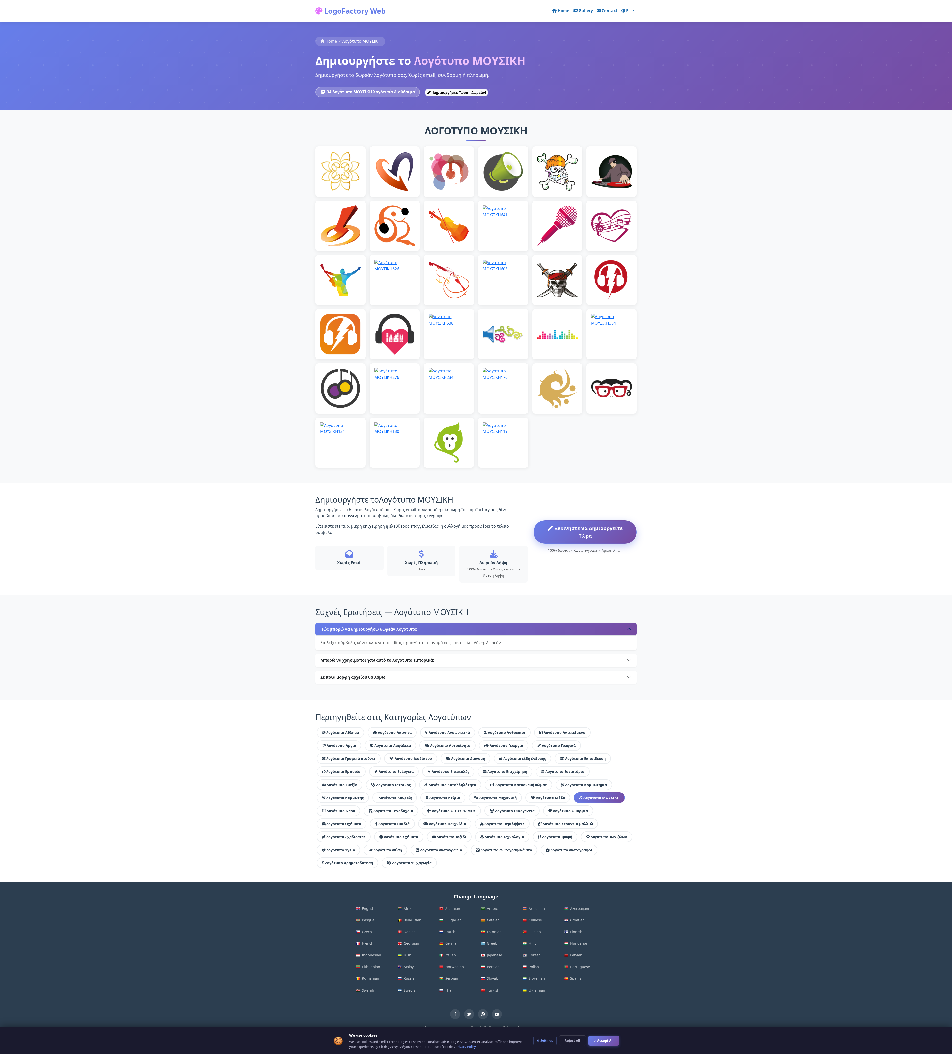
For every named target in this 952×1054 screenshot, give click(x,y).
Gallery (586, 10)
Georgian (411, 943)
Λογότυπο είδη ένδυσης (524, 758)
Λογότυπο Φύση (387, 850)
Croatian (577, 920)
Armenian (537, 908)
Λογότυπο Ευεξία (342, 784)
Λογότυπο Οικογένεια (515, 810)
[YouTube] (497, 1014)
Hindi (533, 943)
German (452, 943)
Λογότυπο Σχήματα (401, 836)
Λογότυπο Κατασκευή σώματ (521, 784)
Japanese (494, 955)
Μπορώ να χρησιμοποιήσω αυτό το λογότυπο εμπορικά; (377, 660)
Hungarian (579, 943)
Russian (410, 978)
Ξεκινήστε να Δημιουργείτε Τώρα (589, 532)
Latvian (576, 955)
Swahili (368, 990)
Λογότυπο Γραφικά (559, 745)
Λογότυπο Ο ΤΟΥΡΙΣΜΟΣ (454, 810)
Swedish (410, 990)
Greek (492, 943)
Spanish (577, 978)
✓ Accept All (603, 1040)
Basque (368, 920)
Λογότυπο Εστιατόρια (564, 771)
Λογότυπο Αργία (341, 745)
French (367, 943)
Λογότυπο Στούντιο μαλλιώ (568, 823)
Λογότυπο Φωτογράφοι (571, 850)
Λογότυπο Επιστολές (450, 771)
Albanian (452, 908)
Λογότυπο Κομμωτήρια (586, 784)
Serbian (451, 978)
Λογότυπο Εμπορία (343, 771)
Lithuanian (371, 966)
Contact (609, 10)
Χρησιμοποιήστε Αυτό (340, 182)
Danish (410, 931)
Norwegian (454, 966)
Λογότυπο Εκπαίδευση (585, 758)
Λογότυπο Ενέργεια (396, 771)
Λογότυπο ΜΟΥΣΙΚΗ (601, 797)
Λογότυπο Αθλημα (342, 732)
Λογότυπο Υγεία (340, 850)
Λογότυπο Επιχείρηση (507, 771)
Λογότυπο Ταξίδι (451, 836)
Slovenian (537, 978)
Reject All (572, 1040)
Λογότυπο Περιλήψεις (504, 823)
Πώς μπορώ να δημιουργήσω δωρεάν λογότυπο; (368, 629)
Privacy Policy (466, 1046)
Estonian (494, 931)
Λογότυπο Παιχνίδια (447, 823)
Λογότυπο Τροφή (557, 836)
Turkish (493, 990)
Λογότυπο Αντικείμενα (564, 732)
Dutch (450, 931)
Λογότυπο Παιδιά (394, 823)
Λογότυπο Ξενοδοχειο (393, 810)
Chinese (535, 920)
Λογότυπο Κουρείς (395, 797)
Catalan (493, 920)
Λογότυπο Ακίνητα (395, 732)
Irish (407, 955)
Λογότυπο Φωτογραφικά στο (506, 850)
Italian (450, 955)
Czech (367, 931)
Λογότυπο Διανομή (468, 758)
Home (563, 10)
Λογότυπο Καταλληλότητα (452, 784)
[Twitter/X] (469, 1014)
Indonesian (371, 955)
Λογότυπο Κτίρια (444, 797)
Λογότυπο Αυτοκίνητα (450, 745)
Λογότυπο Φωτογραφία (441, 850)
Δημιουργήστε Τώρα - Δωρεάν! (459, 92)
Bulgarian (453, 920)
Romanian (370, 978)
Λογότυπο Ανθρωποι (506, 732)
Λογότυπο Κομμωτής (345, 797)
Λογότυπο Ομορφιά (570, 810)
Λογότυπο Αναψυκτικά (449, 732)
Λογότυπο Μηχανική (498, 797)
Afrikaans (411, 908)
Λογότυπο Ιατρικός (393, 784)
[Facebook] (455, 1014)
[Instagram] (483, 1014)
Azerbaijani (579, 908)
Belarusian (412, 920)
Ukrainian (537, 990)
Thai (448, 990)
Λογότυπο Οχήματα (343, 823)
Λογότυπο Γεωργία (506, 745)
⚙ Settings (545, 1040)
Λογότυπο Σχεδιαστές (345, 836)
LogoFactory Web (354, 11)
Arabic (492, 908)
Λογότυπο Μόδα (550, 797)
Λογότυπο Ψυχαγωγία (412, 862)
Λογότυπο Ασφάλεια (392, 745)
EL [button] (629, 10)
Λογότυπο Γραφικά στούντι (350, 758)
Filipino (535, 931)
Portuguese (580, 966)
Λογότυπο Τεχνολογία (504, 836)
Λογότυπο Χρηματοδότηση (349, 862)
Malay (409, 966)
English (368, 908)
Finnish (576, 931)
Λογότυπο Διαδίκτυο (413, 758)
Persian (493, 966)
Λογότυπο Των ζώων (609, 836)
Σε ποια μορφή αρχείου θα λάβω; (353, 677)
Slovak (492, 978)
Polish (534, 966)
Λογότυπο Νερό (341, 810)
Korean (535, 955)
